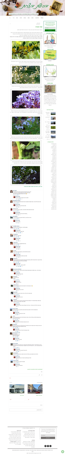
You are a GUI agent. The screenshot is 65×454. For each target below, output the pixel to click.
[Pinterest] (48, 446)
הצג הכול (11, 382)
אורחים (25, 17)
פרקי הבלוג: (19, 430)
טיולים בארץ (37, 17)
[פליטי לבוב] (17, 389)
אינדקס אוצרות (22, 450)
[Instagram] (50, 446)
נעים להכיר (27, 450)
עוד (13, 17)
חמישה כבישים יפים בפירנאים (42, 450)
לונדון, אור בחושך (39, 395)
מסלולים (49, 450)
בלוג (52, 450)
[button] (9, 17)
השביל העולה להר (33, 450)
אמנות (28, 17)
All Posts (42, 17)
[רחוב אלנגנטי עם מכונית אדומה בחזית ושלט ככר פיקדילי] (35, 389)
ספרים (21, 17)
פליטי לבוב (22, 395)
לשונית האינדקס (13, 441)
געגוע (17, 17)
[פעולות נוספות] (10, 23)
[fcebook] (45, 446)
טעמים (32, 17)
